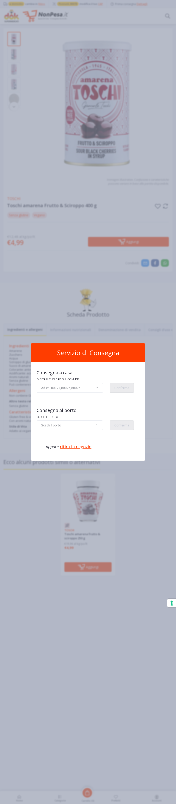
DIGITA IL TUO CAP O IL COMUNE (58, 379)
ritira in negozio (75, 446)
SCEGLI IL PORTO (47, 417)
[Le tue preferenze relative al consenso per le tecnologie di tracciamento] (171, 603)
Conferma (121, 388)
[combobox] (70, 387)
